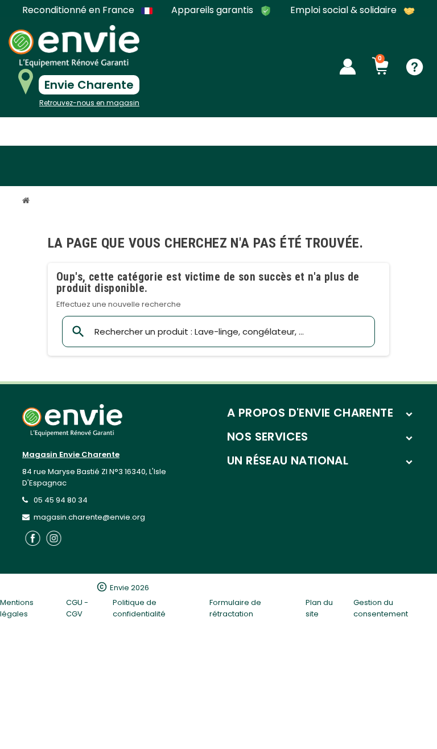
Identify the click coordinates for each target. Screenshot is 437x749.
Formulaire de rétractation (235, 608)
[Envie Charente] (74, 46)
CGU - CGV (77, 608)
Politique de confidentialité (139, 608)
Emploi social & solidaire (344, 11)
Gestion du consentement (380, 608)
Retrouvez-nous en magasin (89, 103)
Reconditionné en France (79, 10)
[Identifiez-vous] (347, 66)
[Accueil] (27, 202)
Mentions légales (17, 608)
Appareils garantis (213, 11)
